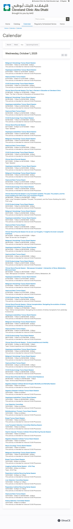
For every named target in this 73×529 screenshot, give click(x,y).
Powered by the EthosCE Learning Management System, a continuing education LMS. (64, 520)
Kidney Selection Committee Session (17, 501)
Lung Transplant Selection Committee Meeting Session (23, 425)
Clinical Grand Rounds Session (15, 125)
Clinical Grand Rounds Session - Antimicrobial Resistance (24, 377)
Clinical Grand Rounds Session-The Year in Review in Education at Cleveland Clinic (33, 90)
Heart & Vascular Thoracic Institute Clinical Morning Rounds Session (28, 432)
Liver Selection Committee (14, 404)
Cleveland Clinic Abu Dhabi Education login (46, 1)
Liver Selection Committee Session (16, 480)
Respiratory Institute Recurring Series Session (20, 473)
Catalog (17, 24)
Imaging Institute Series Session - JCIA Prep (20, 466)
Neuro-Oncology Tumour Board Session (18, 445)
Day (23, 45)
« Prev (62, 55)
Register (64, 1)
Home (7, 24)
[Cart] (68, 1)
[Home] (26, 9)
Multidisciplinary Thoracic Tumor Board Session (21, 411)
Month (9, 45)
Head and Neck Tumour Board (15, 77)
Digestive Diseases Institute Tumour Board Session (22, 390)
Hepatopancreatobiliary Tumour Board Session (20, 70)
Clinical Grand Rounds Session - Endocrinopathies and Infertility (26, 342)
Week (16, 45)
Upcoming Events (32, 45)
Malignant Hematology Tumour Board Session (20, 63)
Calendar (27, 24)
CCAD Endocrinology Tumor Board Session (19, 83)
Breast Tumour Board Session (15, 418)
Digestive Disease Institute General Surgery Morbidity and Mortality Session (30, 384)
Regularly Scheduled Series (45, 24)
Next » (65, 55)
